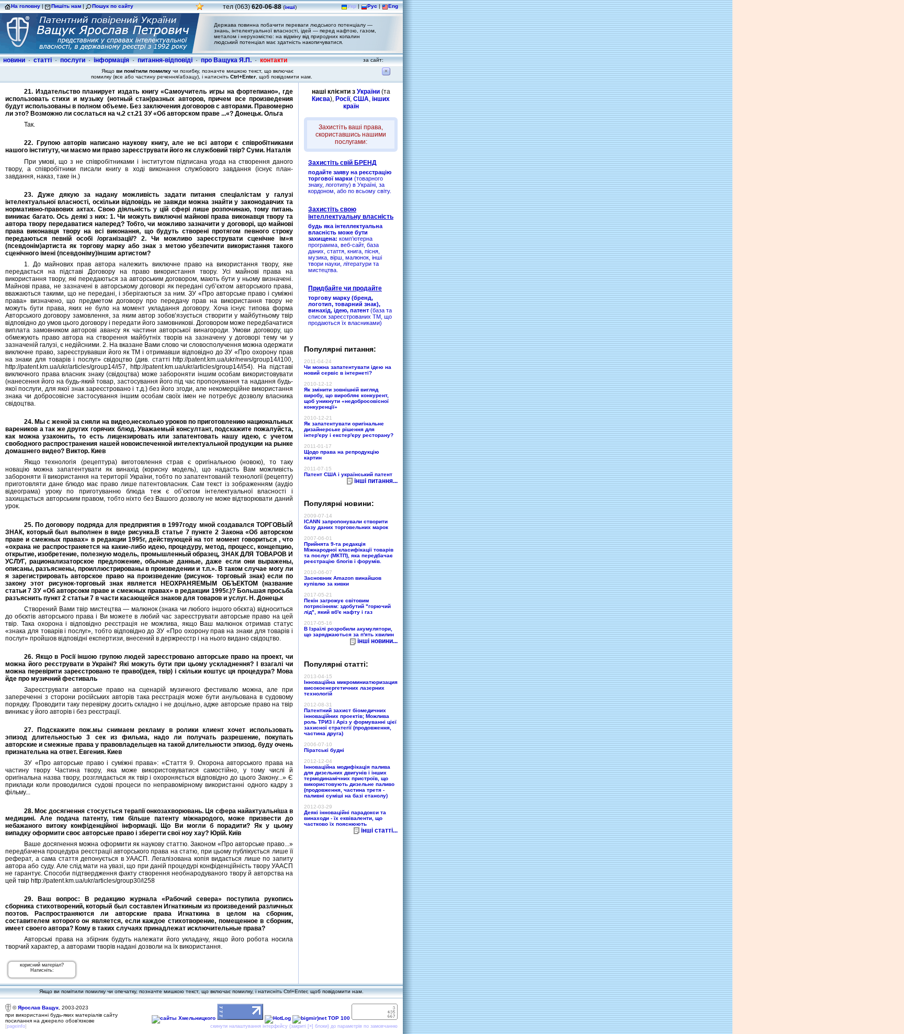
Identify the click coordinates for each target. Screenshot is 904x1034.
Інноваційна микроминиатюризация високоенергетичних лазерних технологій (351, 687)
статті (42, 60)
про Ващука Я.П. (226, 60)
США (361, 99)
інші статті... (379, 830)
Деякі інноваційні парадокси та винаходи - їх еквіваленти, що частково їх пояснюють (345, 818)
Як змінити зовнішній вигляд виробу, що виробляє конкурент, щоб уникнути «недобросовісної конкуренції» (346, 398)
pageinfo (16, 1026)
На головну (25, 6)
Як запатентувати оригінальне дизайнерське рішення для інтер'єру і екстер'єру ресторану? (348, 429)
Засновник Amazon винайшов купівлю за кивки (342, 581)
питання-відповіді (165, 60)
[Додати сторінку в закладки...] (200, 9)
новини (14, 60)
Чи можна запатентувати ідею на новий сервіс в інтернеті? (347, 370)
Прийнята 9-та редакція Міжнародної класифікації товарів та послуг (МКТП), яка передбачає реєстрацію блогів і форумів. (348, 552)
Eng (393, 6)
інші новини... (377, 641)
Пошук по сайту (112, 6)
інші (290, 7)
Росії (342, 99)
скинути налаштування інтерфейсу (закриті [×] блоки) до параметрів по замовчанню (304, 1026)
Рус (372, 6)
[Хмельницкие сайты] (184, 1018)
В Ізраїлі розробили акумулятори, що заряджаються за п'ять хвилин (349, 631)
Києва (321, 99)
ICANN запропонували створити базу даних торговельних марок (346, 524)
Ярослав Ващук (38, 1007)
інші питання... (376, 481)
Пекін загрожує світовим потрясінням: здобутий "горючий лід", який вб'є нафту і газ (347, 606)
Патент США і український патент (348, 474)
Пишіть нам (66, 6)
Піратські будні (324, 750)
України (368, 91)
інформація (111, 60)
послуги (72, 60)
